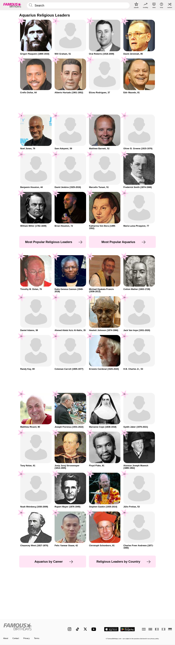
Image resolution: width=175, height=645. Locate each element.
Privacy (26, 638)
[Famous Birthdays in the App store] (111, 629)
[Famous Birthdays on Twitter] (85, 629)
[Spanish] (144, 629)
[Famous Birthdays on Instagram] (69, 629)
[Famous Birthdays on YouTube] (94, 629)
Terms (36, 638)
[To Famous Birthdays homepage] (12, 5)
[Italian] (163, 629)
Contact (15, 638)
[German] (170, 629)
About (5, 638)
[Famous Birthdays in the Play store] (127, 629)
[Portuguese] (150, 629)
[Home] (30, 627)
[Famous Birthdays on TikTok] (77, 629)
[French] (157, 629)
